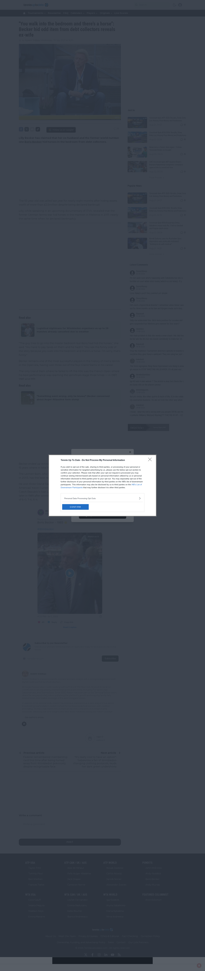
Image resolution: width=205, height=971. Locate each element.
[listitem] (102, 498)
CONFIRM (75, 507)
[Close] (150, 460)
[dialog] (102, 485)
